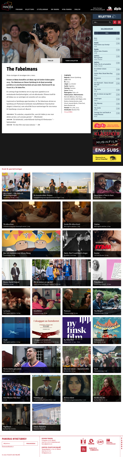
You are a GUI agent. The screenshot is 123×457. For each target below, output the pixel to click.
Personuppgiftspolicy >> (8, 446)
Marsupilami (98, 57)
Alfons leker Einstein (101, 51)
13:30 (95, 66)
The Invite (97, 89)
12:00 (95, 40)
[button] (5, 38)
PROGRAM (19, 9)
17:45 (95, 95)
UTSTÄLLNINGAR (42, 9)
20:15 (95, 116)
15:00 (95, 75)
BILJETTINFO (29, 9)
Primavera (97, 78)
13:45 (95, 70)
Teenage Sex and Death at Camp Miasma (102, 113)
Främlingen (97, 98)
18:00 (95, 100)
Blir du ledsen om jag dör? (102, 94)
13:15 (95, 59)
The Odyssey (98, 103)
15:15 (95, 80)
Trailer (50, 60)
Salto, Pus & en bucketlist (102, 64)
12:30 (95, 53)
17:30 (95, 91)
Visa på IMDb (68, 112)
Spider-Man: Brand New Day (103, 73)
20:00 (95, 109)
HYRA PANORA (67, 9)
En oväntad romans (100, 69)
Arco (95, 38)
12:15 (95, 46)
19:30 (95, 105)
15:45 (95, 86)
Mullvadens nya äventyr (102, 44)
